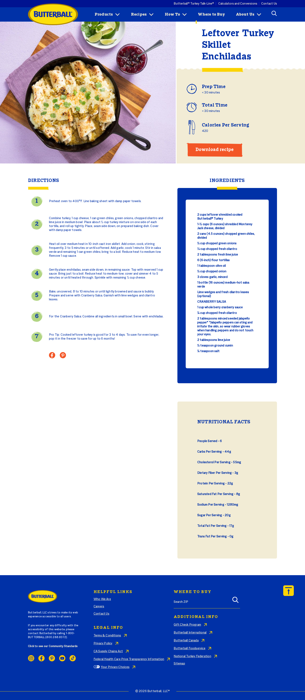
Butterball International (190, 632)
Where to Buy (211, 14)
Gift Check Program (187, 624)
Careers (99, 606)
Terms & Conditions (107, 635)
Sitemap (179, 663)
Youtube (62, 658)
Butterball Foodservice (189, 648)
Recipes (139, 14)
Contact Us (269, 3)
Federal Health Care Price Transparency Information (129, 659)
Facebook (41, 658)
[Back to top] (288, 590)
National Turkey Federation (192, 656)
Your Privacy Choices (115, 667)
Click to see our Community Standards (53, 646)
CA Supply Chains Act (108, 651)
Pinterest (52, 658)
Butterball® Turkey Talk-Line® (194, 3)
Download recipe (214, 149)
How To (172, 14)
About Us (245, 14)
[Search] (235, 601)
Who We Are (102, 599)
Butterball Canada (186, 640)
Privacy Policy (103, 643)
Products (104, 14)
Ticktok (73, 658)
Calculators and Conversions (237, 3)
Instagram (31, 658)
